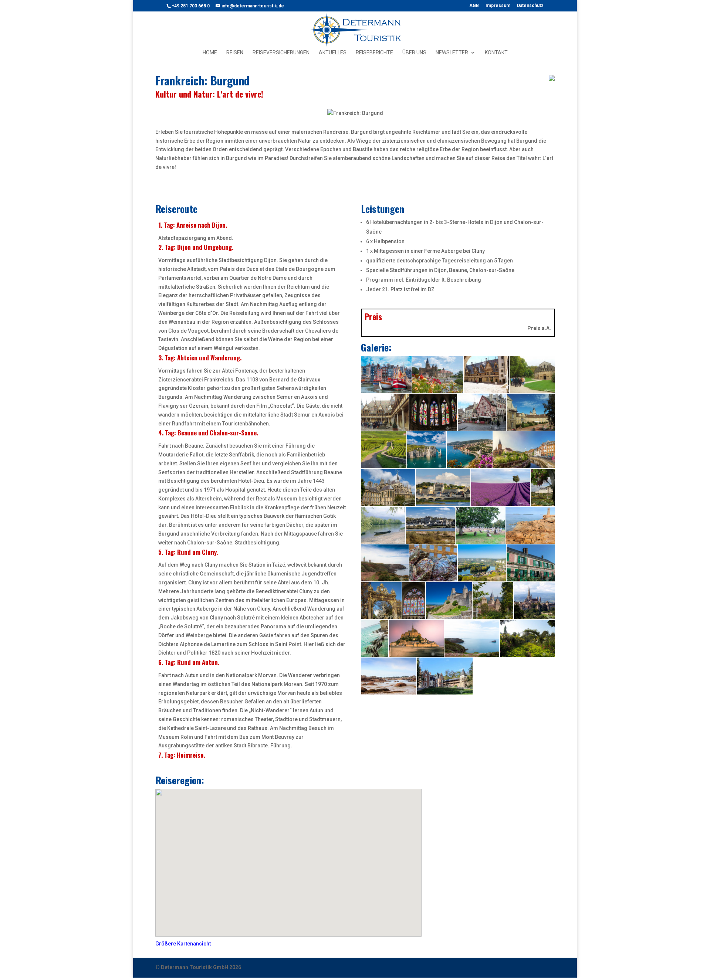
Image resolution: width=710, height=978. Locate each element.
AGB (474, 5)
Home (210, 52)
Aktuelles (332, 52)
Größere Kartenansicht (183, 944)
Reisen (234, 52)
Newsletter (452, 52)
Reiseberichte (374, 52)
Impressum (498, 5)
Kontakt (496, 52)
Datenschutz (530, 5)
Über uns (414, 52)
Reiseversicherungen (281, 52)
